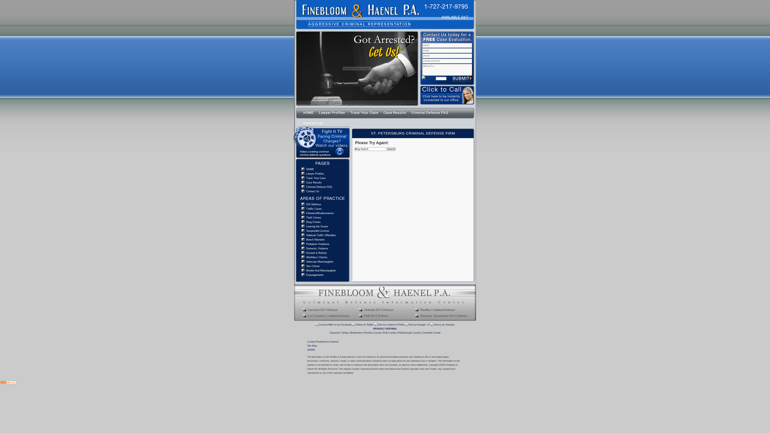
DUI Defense (313, 204)
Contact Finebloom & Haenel (323, 341)
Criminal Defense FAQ (429, 113)
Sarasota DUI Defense (323, 310)
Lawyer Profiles (332, 113)
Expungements (315, 274)
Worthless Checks (316, 257)
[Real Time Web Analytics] (8, 383)
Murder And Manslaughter (321, 270)
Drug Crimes (313, 222)
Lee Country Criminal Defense (329, 316)
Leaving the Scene (317, 226)
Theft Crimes (313, 217)
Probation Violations (317, 244)
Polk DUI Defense (376, 316)
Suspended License (317, 230)
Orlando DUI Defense (379, 310)
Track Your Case (364, 113)
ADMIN (311, 349)
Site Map (312, 345)
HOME (308, 113)
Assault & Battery (316, 252)
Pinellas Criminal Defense (437, 310)
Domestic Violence (317, 248)
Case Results (394, 113)
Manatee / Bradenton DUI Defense (443, 316)
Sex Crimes (313, 266)
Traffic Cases (314, 208)
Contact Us (313, 123)
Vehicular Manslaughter (319, 261)
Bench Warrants (315, 239)
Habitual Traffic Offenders (321, 235)
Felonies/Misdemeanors (320, 213)
